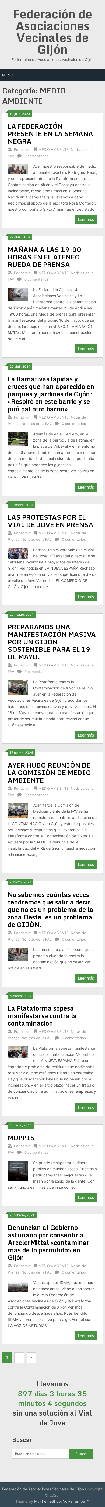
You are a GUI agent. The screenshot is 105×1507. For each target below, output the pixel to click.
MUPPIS (21, 1137)
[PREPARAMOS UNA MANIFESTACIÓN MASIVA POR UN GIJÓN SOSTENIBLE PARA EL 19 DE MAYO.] (18, 687)
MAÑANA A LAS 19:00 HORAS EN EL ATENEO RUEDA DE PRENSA (44, 257)
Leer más (86, 219)
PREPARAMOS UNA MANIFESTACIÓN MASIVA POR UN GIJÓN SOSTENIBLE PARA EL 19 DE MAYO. (52, 642)
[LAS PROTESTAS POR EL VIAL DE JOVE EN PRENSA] (18, 553)
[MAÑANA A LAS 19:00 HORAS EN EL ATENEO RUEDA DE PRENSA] (18, 293)
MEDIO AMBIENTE (53, 149)
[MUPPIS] (18, 1170)
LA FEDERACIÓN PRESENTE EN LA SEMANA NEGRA (50, 133)
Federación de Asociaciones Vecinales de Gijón (52, 31)
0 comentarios (36, 156)
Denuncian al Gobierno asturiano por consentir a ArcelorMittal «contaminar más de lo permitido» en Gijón (48, 1242)
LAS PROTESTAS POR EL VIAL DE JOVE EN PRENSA (50, 521)
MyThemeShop (47, 1501)
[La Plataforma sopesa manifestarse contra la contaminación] (18, 1051)
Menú (7, 75)
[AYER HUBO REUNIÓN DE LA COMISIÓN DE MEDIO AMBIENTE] (18, 810)
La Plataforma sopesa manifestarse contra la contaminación (42, 1015)
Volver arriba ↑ (76, 1501)
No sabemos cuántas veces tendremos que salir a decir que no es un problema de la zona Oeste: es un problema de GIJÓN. (50, 909)
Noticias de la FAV (37, 423)
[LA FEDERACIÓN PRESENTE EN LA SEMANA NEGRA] (18, 168)
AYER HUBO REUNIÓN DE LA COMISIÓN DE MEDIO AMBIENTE (49, 772)
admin (26, 149)
